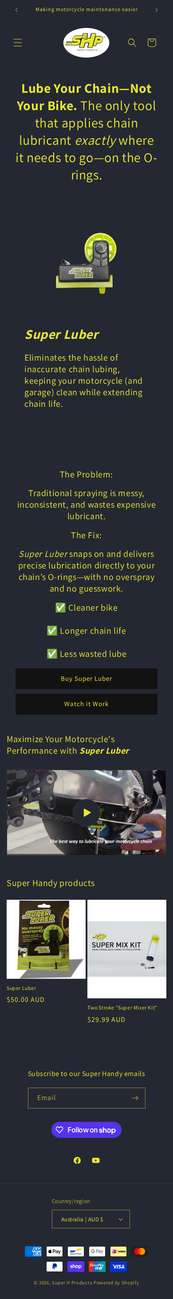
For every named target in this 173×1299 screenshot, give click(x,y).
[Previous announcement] (16, 10)
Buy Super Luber (86, 678)
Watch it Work (86, 703)
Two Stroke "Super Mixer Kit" (122, 1007)
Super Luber (21, 988)
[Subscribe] (135, 1098)
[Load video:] (86, 812)
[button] (18, 42)
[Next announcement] (156, 10)
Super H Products (72, 1282)
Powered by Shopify (116, 1282)
